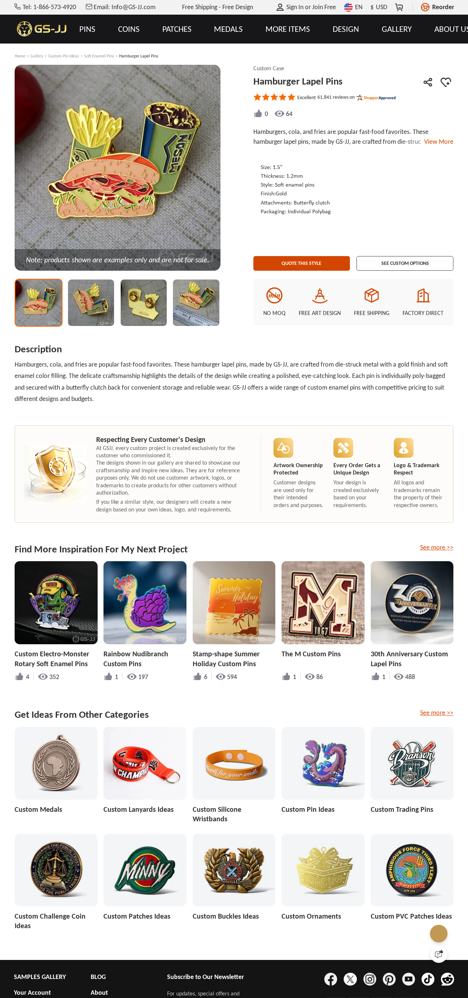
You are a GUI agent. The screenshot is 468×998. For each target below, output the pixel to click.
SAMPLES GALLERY (40, 977)
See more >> (436, 547)
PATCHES (177, 29)
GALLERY (397, 29)
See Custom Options (405, 261)
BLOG (98, 977)
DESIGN (346, 29)
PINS (87, 29)
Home (20, 56)
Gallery (36, 56)
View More (437, 142)
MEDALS (228, 29)
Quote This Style (301, 261)
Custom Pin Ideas (63, 56)
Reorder (443, 7)
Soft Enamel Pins (99, 56)
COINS (129, 29)
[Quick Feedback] (439, 954)
